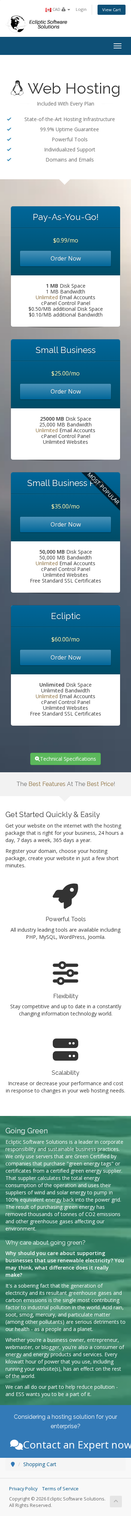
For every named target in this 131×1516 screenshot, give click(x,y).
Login (81, 9)
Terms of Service (60, 1489)
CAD (56, 9)
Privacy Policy (23, 1489)
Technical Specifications (68, 758)
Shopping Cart (39, 1464)
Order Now (66, 258)
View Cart (111, 9)
